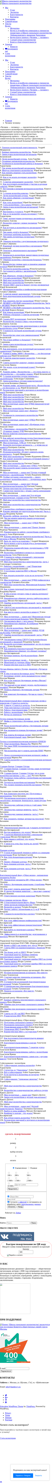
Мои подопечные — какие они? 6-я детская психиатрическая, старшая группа (20, 496)
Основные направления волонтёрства (18, 161)
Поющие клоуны (7, 850)
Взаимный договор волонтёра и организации (22, 246)
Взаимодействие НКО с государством (20, 1032)
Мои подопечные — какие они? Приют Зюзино (24, 527)
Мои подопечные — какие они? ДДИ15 (20, 466)
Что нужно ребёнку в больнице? (17, 340)
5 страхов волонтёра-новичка (15, 193)
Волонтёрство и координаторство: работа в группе (26, 1090)
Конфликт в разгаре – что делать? (18, 1113)
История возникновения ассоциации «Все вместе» (26, 973)
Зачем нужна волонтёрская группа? (18, 344)
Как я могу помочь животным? (17, 889)
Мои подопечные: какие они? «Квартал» (20, 411)
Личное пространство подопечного (18, 488)
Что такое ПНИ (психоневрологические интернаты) (26, 746)
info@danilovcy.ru (13, 1387)
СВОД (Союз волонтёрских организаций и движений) (27, 607)
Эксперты (14, 12)
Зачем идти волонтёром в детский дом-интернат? (25, 1097)
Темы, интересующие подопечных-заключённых (24, 218)
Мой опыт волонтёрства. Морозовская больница (25, 585)
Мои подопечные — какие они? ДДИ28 (21, 523)
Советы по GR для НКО (14, 1013)
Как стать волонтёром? (13, 202)
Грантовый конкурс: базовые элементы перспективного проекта (19, 955)
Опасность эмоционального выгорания (20, 250)
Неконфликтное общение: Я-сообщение (21, 623)
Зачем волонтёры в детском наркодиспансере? (23, 381)
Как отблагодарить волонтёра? (17, 1118)
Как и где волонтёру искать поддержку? (20, 214)
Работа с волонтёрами (13, 712)
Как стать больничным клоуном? (18, 857)
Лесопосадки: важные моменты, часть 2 (21, 814)
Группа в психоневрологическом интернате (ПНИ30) (23, 741)
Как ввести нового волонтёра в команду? (22, 612)
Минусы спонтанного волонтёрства (17, 170)
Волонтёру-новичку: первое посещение (20, 223)
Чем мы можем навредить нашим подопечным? (24, 518)
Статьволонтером (10, 54)
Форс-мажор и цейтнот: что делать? (19, 839)
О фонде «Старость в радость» (17, 705)
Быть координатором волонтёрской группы (22, 296)
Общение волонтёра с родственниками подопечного (25, 241)
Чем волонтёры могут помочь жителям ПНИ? (24, 751)
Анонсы (8, 44)
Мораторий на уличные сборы (17, 662)
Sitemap (8, 1418)
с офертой (22, 1202)
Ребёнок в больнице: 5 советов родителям (21, 315)
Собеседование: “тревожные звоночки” (21, 1079)
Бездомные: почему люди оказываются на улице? (25, 676)
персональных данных (31, 1204)
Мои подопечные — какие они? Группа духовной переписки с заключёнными (23, 473)
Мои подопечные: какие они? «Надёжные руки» (24, 424)
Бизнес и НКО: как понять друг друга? (20, 945)
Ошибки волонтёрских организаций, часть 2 (23, 635)
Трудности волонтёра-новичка (16, 269)
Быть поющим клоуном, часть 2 (17, 869)
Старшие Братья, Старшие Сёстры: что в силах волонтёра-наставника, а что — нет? (22, 774)
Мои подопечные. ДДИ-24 (14, 443)
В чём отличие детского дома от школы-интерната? (26, 594)
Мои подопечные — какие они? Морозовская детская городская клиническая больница (25, 618)
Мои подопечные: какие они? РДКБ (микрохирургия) (26, 404)
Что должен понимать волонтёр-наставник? (23, 785)
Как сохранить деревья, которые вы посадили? (24, 819)
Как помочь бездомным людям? (17, 735)
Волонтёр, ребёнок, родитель (15, 516)
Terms (7, 1415)
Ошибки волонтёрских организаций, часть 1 (23, 603)
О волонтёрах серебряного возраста (18, 509)
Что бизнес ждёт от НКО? (15, 952)
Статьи (23, 40)
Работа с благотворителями (16, 710)
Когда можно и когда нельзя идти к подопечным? (25, 543)
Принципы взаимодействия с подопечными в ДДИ (26, 548)
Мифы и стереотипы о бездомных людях (21, 721)
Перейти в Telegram (23, 1476)
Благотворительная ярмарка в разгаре (20, 1043)
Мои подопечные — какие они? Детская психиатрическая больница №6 (19, 485)
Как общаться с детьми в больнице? (18, 276)
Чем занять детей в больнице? (16, 232)
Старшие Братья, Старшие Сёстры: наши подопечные (27, 769)
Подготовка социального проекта (18, 1022)
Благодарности (16, 14)
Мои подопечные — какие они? (18, 1095)
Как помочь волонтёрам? (14, 312)
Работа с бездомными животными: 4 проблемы (24, 884)
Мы (6, 8)
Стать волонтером (8, 1438)
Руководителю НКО (12, 1016)
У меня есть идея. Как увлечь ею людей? (21, 844)
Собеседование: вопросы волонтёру (19, 1065)
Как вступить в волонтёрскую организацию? (22, 228)
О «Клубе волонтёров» (14, 628)
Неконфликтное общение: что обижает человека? (25, 651)
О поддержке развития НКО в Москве (20, 571)
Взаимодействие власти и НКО (17, 665)
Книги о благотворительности (23, 42)
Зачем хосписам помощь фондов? (18, 905)
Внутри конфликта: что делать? (17, 832)
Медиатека (14, 28)
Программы (10, 19)
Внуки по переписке (13, 714)
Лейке (18, 1213)
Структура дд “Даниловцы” (16, 1070)
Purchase (8, 1420)
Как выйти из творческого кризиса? (19, 930)
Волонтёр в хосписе (12, 907)
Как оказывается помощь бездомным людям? (23, 730)
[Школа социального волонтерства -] (15, 1)
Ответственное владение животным (19, 896)
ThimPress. (30, 1406)
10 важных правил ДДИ (13, 431)
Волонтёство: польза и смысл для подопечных (23, 321)
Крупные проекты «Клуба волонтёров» (21, 655)
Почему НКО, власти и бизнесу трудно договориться (26, 285)
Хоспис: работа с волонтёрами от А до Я (21, 909)
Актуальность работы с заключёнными (20, 271)
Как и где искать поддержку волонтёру (19, 177)
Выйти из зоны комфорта (15, 1111)
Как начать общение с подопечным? (18, 198)
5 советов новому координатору (17, 294)
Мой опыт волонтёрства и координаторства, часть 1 (26, 562)
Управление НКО (11, 1029)
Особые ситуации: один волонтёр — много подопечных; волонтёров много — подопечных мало (23, 478)
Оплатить (11, 1207)
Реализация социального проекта (18, 1025)
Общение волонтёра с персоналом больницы (22, 260)
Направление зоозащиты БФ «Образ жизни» (23, 880)
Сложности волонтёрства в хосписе (19, 914)
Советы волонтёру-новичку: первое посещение (23, 363)
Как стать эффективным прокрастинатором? (23, 925)
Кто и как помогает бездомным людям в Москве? (25, 680)
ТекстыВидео (8, 25)
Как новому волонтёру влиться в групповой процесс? (26, 459)
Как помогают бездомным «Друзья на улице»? (24, 694)
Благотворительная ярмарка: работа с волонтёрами (26, 1052)
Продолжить (13, 1189)
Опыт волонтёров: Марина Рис (17, 744)
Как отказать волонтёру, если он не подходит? (24, 575)
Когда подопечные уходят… (16, 660)
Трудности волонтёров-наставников (19, 782)
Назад (20, 1207)
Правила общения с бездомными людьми (22, 690)
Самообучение (11, 21)
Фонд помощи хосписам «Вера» (14, 900)
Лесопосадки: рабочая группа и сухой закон (23, 805)
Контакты (14, 17)
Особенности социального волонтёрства (20, 415)
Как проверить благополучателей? (19, 649)
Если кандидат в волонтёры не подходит (21, 1075)
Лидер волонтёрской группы (14, 159)
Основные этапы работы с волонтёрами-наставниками (27, 778)
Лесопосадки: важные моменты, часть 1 (21, 810)
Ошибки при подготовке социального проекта (24, 1004)
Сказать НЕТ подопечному (14, 319)
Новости (14, 47)
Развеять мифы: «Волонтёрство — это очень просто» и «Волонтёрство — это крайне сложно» (25, 373)
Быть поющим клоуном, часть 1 (17, 864)
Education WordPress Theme (11, 1406)
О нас (12, 10)
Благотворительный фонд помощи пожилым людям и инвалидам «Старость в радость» (23, 702)
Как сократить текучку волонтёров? (18, 301)
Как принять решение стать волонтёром (19, 173)
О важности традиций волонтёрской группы (22, 331)
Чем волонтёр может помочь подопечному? (22, 468)
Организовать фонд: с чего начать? (19, 621)
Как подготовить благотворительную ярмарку (24, 1038)
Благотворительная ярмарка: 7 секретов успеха (24, 1047)
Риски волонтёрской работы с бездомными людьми (26, 726)
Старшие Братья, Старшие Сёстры (15, 766)
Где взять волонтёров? (12, 278)
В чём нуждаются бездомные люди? (19, 674)
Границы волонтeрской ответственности (19, 147)
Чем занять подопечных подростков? (19, 237)
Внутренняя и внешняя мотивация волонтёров (23, 189)
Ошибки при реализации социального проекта (24, 1009)
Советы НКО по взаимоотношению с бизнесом (24, 948)
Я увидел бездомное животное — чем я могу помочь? (27, 891)
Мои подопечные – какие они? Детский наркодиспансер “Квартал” (19, 1107)
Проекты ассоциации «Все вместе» (19, 991)
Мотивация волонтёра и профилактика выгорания (25, 289)
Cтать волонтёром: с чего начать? (17, 205)
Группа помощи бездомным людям (15, 719)
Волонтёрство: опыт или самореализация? (21, 335)
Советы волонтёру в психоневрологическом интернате (27, 760)
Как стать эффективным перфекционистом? (23, 920)
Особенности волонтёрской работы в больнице (22, 163)
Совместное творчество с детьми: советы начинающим (26, 491)
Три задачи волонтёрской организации (18, 168)
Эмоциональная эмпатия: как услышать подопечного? (27, 828)
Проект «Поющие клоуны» (15, 862)
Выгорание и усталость (13, 212)
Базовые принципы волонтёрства (16, 152)
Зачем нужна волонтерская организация (19, 154)
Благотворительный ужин (15, 737)
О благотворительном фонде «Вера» (19, 902)
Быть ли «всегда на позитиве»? (17, 541)
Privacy (8, 1413)
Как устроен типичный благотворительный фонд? (25, 589)
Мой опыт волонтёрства (13, 280)
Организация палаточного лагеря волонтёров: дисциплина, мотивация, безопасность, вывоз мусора (23, 799)
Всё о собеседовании (13, 1072)
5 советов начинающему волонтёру (18, 182)
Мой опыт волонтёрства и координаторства (22, 500)
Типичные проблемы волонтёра (17, 234)
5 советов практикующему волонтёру (19, 358)
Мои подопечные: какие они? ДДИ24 (19, 420)
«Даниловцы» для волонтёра (15, 429)
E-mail (2, 1368)
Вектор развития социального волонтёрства (22, 434)
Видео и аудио (31, 32)
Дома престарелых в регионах (17, 708)
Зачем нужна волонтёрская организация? (20, 207)
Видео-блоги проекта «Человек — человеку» (29, 37)
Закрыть (38, 1475)
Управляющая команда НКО (16, 1027)
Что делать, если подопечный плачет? (19, 367)
